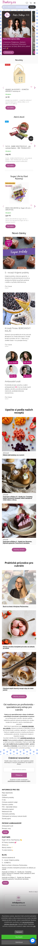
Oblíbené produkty (8, 797)
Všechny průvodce (19, 696)
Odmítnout (19, 942)
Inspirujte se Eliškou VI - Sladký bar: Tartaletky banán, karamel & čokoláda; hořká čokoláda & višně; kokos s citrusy (18, 873)
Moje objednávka (7, 793)
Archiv (5, 832)
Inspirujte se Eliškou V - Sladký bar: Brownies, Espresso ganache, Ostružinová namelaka (16, 878)
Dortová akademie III (8, 857)
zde (34, 926)
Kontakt (4, 795)
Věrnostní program (8, 809)
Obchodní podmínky (8, 814)
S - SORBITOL (6, 862)
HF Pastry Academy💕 (9, 842)
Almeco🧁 (5, 845)
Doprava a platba (7, 804)
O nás (4, 800)
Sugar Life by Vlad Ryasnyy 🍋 (12, 840)
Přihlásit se (19, 775)
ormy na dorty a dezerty (16, 740)
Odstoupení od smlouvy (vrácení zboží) (14, 816)
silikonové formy (29, 740)
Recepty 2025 (6, 828)
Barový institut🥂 (7, 847)
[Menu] (35, 3)
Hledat (32, 7)
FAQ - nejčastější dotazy (9, 807)
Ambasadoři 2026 (7, 826)
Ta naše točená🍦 (7, 850)
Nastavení (19, 932)
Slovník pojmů (6, 818)
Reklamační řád (7, 811)
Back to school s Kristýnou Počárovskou (14, 865)
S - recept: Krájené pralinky (10, 860)
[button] (33, 941)
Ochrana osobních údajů (9, 802)
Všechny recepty (19, 549)
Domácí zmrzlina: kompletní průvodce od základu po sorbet (18, 868)
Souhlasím (19, 937)
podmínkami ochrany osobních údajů (19, 781)
